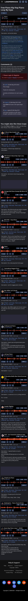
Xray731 (7, 221)
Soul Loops (11, 259)
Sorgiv (7, 133)
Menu (4, 13)
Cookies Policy (9, 572)
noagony (6, 102)
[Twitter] (19, 582)
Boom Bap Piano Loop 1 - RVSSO (13, 528)
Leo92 (5, 84)
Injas (7, 18)
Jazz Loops (11, 366)
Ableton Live (15, 368)
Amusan (8, 194)
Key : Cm (6, 304)
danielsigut (8, 292)
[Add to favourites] (10, 24)
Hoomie (7, 436)
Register (15, 77)
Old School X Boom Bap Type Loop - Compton (14, 156)
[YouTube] (9, 582)
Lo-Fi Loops (11, 303)
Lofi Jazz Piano (8, 354)
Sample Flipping (8, 406)
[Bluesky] (14, 582)
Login (4, 24)
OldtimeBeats (9, 327)
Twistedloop (9, 270)
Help (5, 565)
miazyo (7, 248)
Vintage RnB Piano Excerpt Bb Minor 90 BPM (15, 192)
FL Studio (16, 30)
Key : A (8, 542)
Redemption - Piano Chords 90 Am (14, 503)
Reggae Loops (12, 281)
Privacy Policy (19, 570)
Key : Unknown (9, 30)
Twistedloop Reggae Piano (11, 268)
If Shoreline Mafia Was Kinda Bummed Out (15, 377)
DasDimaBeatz (9, 408)
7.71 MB (3, 30)
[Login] (20, 2)
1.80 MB (3, 233)
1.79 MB (4, 146)
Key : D (8, 146)
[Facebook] (4, 582)
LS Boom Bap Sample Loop (11, 132)
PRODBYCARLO (9, 356)
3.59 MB (4, 517)
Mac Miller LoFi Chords (10, 290)
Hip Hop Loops (12, 29)
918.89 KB (3, 420)
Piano (5, 16)
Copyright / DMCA (14, 567)
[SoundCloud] (24, 582)
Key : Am (8, 448)
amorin (7, 379)
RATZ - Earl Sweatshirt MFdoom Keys (14, 434)
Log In (9, 77)
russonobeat (9, 530)
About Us (10, 565)
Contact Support (18, 565)
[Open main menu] (2, 2)
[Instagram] (14, 586)
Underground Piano (10, 326)
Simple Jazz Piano (9, 478)
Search (25, 13)
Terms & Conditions (9, 570)
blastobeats (8, 504)
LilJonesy (8, 479)
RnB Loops (11, 205)
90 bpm (6, 29)
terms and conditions (16, 52)
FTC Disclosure (18, 572)
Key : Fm (6, 392)
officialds (8, 159)
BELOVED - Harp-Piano (10, 220)
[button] (26, 2)
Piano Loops (20, 29)
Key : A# (6, 207)
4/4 (25, 29)
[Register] (23, 2)
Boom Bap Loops (13, 144)
